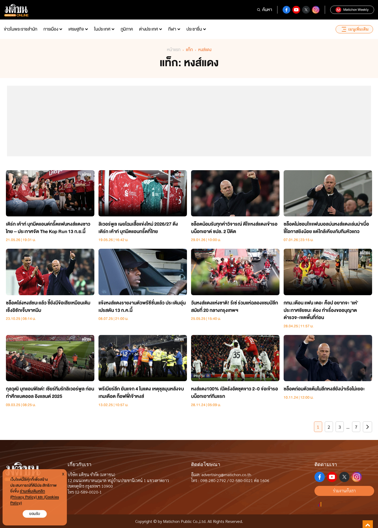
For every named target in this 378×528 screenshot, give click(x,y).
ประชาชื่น (194, 29)
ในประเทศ (102, 29)
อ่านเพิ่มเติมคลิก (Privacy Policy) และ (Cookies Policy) (34, 497)
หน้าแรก (174, 49)
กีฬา (172, 29)
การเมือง (50, 29)
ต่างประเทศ (148, 29)
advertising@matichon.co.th (226, 474)
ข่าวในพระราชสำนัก (20, 29)
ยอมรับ (34, 514)
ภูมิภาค (127, 29)
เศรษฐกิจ (76, 29)
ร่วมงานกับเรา (344, 490)
